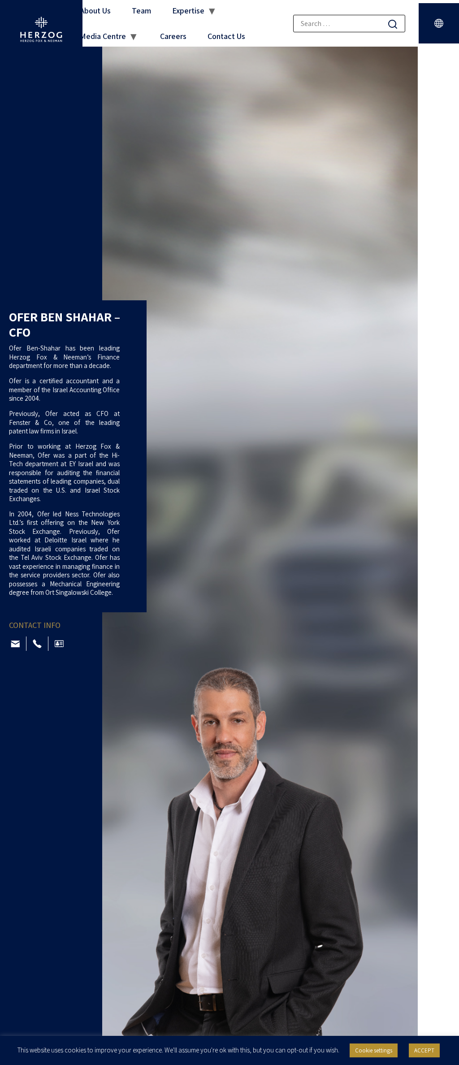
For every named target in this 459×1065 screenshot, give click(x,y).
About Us (95, 10)
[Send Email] (15, 644)
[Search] (392, 24)
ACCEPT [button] (424, 1050)
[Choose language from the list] (439, 23)
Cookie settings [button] (373, 1050)
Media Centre (103, 36)
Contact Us (226, 36)
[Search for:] (349, 23)
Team (141, 10)
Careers (173, 36)
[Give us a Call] (37, 643)
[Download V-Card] (59, 643)
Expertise (188, 10)
